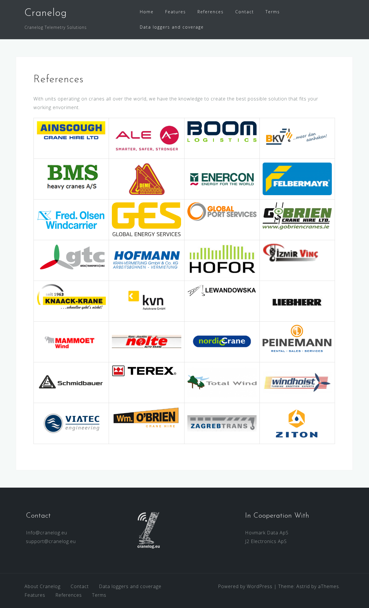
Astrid (303, 586)
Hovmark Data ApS (267, 532)
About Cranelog (43, 586)
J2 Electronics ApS (266, 541)
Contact (244, 11)
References (210, 11)
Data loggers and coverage (172, 27)
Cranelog (46, 13)
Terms (273, 11)
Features (175, 11)
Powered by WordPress (245, 586)
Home (147, 11)
